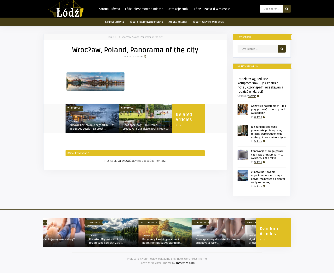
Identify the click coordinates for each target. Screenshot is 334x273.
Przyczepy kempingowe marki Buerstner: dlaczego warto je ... (120, 241)
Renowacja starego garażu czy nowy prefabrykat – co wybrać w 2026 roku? (267, 155)
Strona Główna (109, 9)
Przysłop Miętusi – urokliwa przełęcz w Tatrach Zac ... (64, 241)
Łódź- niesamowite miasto (144, 9)
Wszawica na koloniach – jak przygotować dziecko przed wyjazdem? (268, 110)
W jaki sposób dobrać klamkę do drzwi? (227, 241)
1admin (139, 56)
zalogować (124, 160)
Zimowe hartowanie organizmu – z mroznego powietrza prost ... (91, 127)
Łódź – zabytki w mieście (212, 9)
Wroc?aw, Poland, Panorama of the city (142, 37)
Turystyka (73, 108)
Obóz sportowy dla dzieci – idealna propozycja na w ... (176, 241)
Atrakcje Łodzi (179, 9)
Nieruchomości (214, 222)
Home (111, 37)
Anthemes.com (185, 263)
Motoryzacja (106, 222)
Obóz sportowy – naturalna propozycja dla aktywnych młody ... (145, 127)
